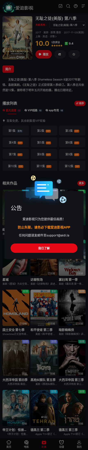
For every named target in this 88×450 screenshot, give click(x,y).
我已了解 (44, 248)
